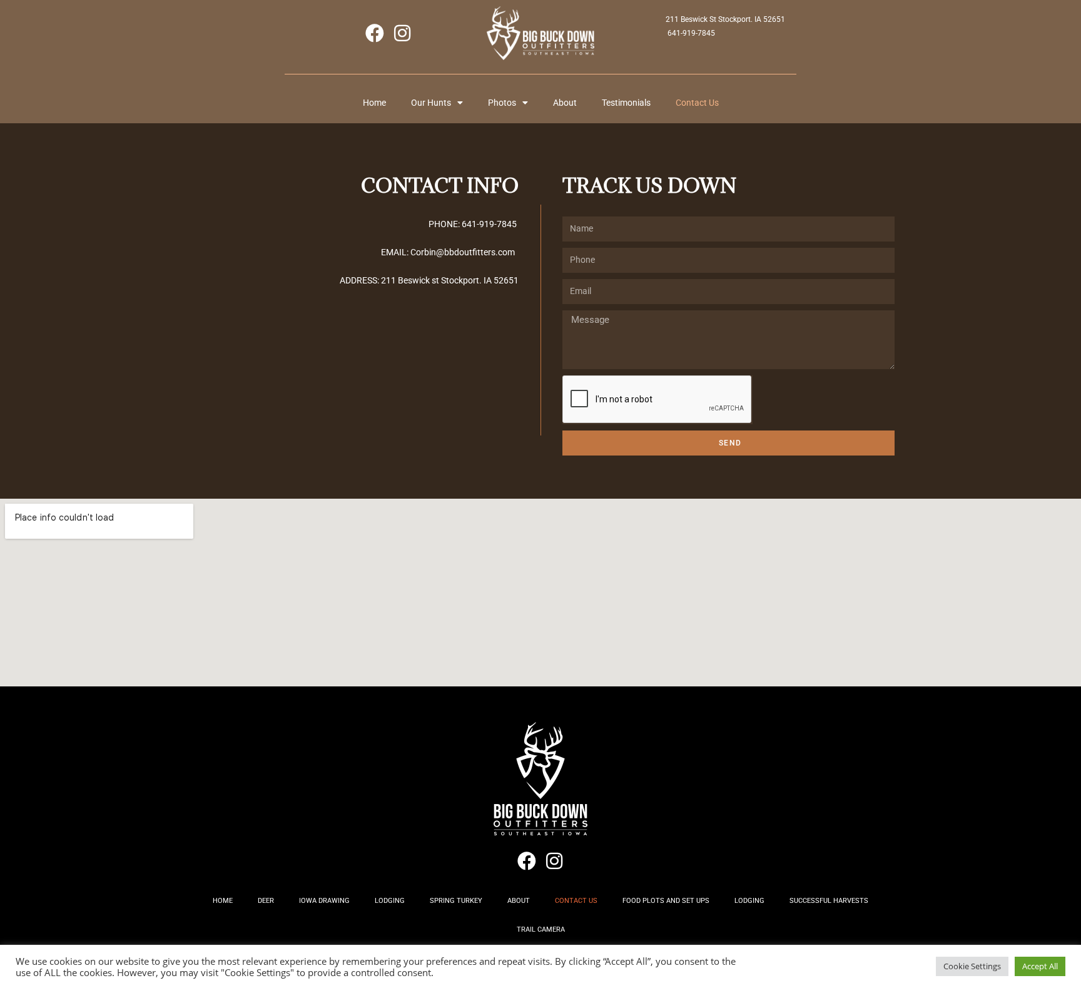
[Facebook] (375, 33)
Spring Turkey (456, 901)
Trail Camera (541, 929)
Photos (502, 103)
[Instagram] (402, 33)
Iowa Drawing (324, 901)
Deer (266, 901)
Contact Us (697, 103)
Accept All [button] (1040, 966)
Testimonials (626, 103)
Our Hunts (431, 103)
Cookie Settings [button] (972, 966)
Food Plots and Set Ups (665, 901)
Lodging (390, 901)
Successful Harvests (828, 901)
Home (374, 103)
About (565, 103)
